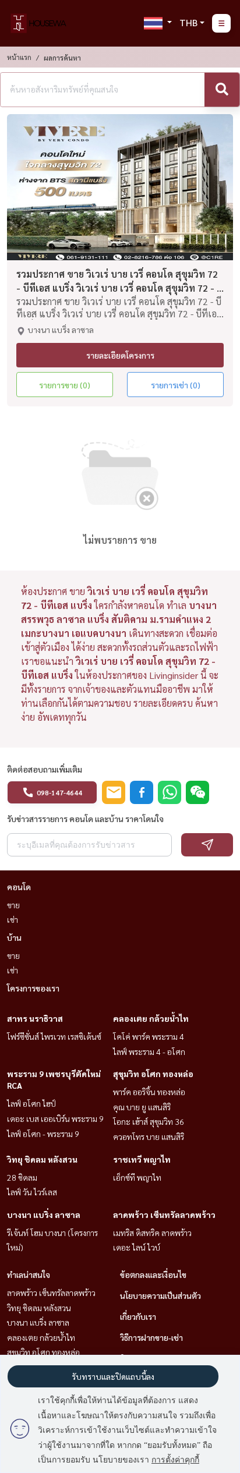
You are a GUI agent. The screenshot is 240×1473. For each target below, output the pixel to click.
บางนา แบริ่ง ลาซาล (43, 1214)
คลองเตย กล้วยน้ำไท (151, 1018)
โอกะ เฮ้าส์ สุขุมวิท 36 (148, 1121)
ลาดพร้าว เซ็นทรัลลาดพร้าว (164, 1214)
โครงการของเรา (33, 988)
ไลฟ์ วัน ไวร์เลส (32, 1192)
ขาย (13, 905)
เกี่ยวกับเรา (138, 1316)
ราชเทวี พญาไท (142, 1159)
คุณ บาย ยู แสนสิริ (142, 1107)
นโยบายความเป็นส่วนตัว (160, 1295)
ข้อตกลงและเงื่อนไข (153, 1274)
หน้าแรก (19, 57)
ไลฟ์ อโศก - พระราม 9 (43, 1133)
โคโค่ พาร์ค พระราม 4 (148, 1036)
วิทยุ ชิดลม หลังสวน (42, 1159)
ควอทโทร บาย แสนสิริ (148, 1136)
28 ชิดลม (22, 1177)
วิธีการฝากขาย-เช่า (151, 1337)
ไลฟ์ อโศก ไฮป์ (31, 1103)
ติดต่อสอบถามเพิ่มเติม (44, 769)
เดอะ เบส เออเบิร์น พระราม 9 (55, 1118)
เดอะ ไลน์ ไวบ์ (136, 1247)
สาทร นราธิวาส (35, 1018)
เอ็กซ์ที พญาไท (137, 1177)
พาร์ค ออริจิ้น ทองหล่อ (149, 1091)
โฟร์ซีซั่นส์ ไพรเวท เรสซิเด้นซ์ (54, 1036)
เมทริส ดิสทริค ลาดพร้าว (152, 1232)
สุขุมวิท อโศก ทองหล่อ (153, 1073)
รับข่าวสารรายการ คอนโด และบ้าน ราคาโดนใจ (85, 818)
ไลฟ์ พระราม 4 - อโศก (149, 1051)
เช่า (12, 919)
